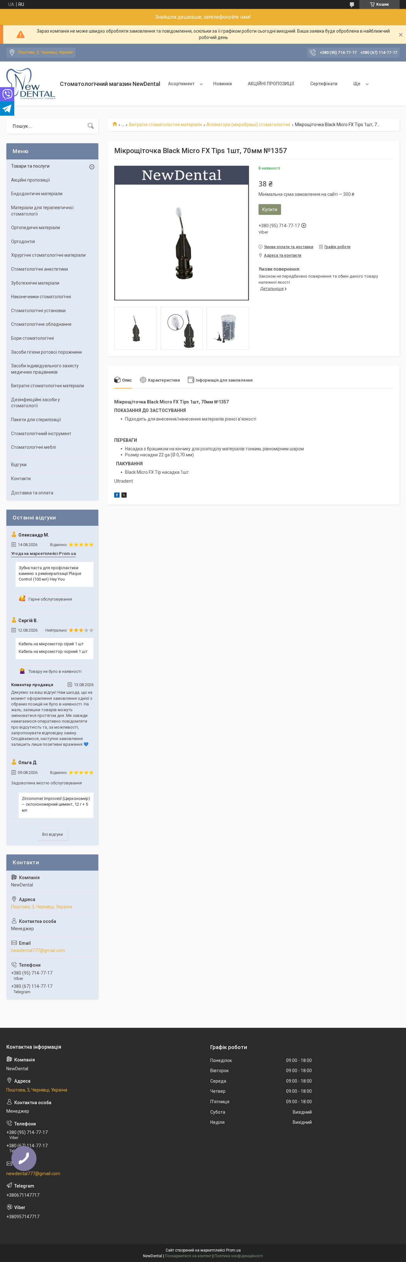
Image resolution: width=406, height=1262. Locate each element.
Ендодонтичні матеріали (36, 193)
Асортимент (181, 83)
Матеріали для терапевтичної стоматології (42, 210)
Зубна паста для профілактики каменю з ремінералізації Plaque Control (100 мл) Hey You (50, 573)
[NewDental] (30, 84)
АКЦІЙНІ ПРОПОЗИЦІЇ (271, 83)
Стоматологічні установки (38, 310)
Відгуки (19, 464)
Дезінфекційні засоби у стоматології (35, 403)
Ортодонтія (23, 241)
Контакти (21, 478)
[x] (124, 496)
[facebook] (117, 496)
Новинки (222, 83)
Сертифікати (323, 83)
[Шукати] (90, 126)
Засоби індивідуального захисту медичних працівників (45, 369)
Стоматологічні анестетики (39, 269)
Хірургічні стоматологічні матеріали (48, 255)
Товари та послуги (30, 166)
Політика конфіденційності (238, 1256)
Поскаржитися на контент (188, 1256)
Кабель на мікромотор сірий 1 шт (51, 643)
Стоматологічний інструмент (41, 433)
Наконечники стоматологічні (41, 296)
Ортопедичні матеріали (35, 227)
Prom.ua (233, 1250)
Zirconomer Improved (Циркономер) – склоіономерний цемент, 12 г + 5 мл (56, 804)
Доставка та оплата (32, 492)
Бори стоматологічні (32, 338)
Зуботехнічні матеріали (35, 283)
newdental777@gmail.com (38, 950)
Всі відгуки (52, 834)
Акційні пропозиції (30, 180)
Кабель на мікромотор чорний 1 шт (53, 651)
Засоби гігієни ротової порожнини (46, 352)
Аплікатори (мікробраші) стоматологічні (248, 124)
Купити (269, 209)
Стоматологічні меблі (33, 447)
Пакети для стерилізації (36, 419)
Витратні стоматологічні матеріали (165, 124)
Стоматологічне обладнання (41, 324)
